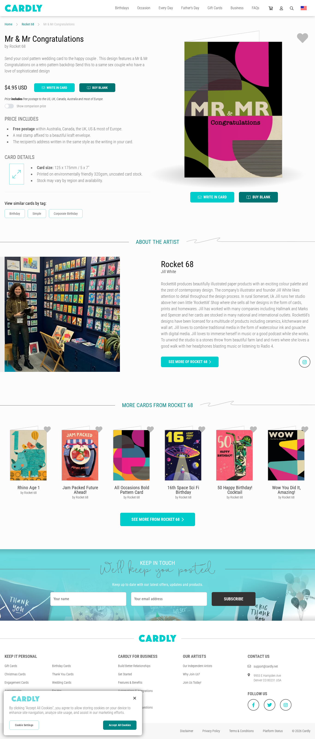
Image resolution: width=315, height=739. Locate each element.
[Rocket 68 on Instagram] (304, 362)
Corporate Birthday (66, 213)
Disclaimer (186, 731)
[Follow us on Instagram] (285, 705)
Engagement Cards (17, 682)
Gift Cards (215, 8)
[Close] (135, 698)
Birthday (14, 213)
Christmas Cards (15, 674)
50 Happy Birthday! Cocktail (234, 490)
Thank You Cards (63, 674)
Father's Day (190, 8)
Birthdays (122, 8)
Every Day (166, 8)
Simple (37, 213)
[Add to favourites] (302, 38)
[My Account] (281, 8)
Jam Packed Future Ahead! (80, 490)
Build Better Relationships (134, 666)
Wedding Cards (61, 682)
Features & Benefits (130, 682)
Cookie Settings (24, 725)
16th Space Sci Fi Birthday (183, 490)
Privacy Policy (211, 731)
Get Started (125, 674)
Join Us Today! (192, 682)
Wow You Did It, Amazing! (286, 490)
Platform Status (273, 731)
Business (237, 8)
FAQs (255, 8)
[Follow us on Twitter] (269, 705)
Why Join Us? (191, 674)
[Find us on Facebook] (253, 705)
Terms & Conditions (241, 731)
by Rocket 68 (29, 493)
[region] (73, 713)
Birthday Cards (61, 666)
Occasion (143, 8)
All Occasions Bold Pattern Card (131, 490)
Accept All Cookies (120, 725)
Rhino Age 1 (29, 487)
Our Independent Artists (197, 666)
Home (8, 24)
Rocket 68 (28, 24)
